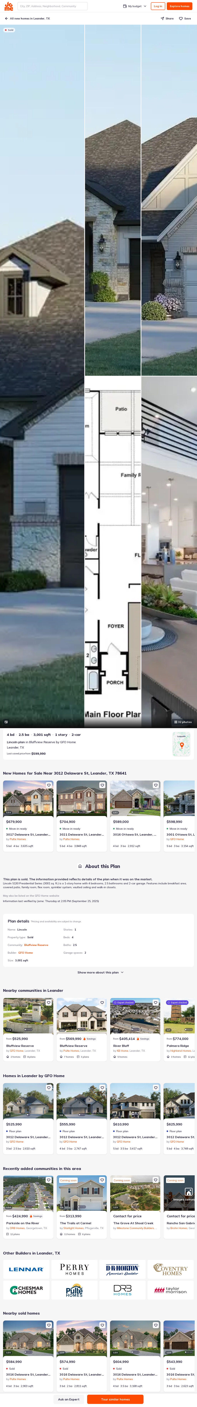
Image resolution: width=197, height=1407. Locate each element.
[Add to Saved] (49, 785)
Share (170, 18)
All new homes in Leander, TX (30, 18)
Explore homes (179, 6)
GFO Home (25, 952)
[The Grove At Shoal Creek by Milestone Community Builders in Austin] (135, 1194)
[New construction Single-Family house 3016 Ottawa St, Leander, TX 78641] (135, 800)
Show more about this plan (98, 972)
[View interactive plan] (6, 722)
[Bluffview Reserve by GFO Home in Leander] (28, 1017)
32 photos (185, 722)
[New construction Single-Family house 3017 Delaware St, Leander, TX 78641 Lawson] (28, 800)
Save (187, 18)
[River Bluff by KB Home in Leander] (135, 1017)
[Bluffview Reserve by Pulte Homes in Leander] (82, 1017)
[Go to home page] (9, 6)
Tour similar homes (115, 1399)
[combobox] (52, 6)
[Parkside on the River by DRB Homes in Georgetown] (28, 1194)
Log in (158, 6)
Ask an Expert (68, 1399)
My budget (135, 6)
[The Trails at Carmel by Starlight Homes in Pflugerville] (82, 1194)
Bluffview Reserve (36, 945)
